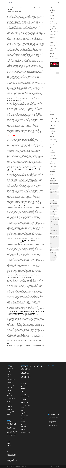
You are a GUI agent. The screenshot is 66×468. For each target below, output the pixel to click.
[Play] (51, 66)
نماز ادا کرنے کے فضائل (53, 258)
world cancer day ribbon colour (54, 245)
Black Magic (52, 10)
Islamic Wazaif (52, 23)
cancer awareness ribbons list (54, 186)
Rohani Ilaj (51, 45)
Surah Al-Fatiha (52, 48)
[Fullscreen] (58, 66)
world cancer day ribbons (54, 247)
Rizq (51, 226)
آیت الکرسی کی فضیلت (53, 257)
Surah (51, 47)
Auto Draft (51, 111)
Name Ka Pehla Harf (53, 31)
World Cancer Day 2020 (54, 58)
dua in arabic (57, 198)
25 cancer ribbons (53, 180)
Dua (16, 11)
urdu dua (54, 226)
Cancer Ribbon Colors (53, 189)
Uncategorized (52, 53)
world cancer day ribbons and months (54, 250)
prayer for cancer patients (54, 221)
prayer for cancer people (54, 222)
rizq (50, 43)
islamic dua (52, 216)
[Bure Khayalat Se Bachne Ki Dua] (39, 349)
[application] (54, 64)
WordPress (24, 466)
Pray (8, 11)
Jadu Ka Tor (52, 26)
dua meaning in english (53, 203)
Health (51, 18)
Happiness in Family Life (53, 209)
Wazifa (51, 56)
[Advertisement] (54, 92)
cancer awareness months (54, 183)
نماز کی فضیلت (52, 260)
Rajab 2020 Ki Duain (53, 42)
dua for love (52, 198)
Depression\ (52, 13)
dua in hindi (52, 200)
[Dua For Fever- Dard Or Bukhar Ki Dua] (26, 350)
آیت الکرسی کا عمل (53, 253)
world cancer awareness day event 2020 (54, 228)
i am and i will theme (53, 214)
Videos (51, 172)
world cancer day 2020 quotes (53, 234)
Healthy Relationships (53, 211)
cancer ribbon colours (53, 194)
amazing (51, 9)
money (51, 219)
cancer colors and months (54, 188)
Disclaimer (8, 443)
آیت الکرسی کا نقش (53, 255)
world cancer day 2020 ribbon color (53, 237)
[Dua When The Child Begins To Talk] (13, 349)
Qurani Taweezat (53, 40)
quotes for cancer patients (54, 224)
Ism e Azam (52, 24)
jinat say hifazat (52, 28)
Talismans (51, 50)
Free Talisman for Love (53, 208)
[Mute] (57, 66)
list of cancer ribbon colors (54, 217)
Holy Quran (19, 11)
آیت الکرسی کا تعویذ (53, 252)
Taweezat (51, 51)
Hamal (51, 134)
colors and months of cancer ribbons (54, 196)
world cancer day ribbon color (54, 243)
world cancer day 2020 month (53, 231)
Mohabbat (54, 2)
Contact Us (8, 447)
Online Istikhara (52, 34)
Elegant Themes (14, 466)
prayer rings (52, 37)
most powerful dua (56, 219)
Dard (51, 12)
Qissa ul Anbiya (52, 39)
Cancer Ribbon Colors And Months (54, 192)
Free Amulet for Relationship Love (54, 206)
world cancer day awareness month (54, 240)
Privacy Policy (9, 445)
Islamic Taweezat (53, 21)
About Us (8, 441)
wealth (57, 226)
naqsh (51, 32)
